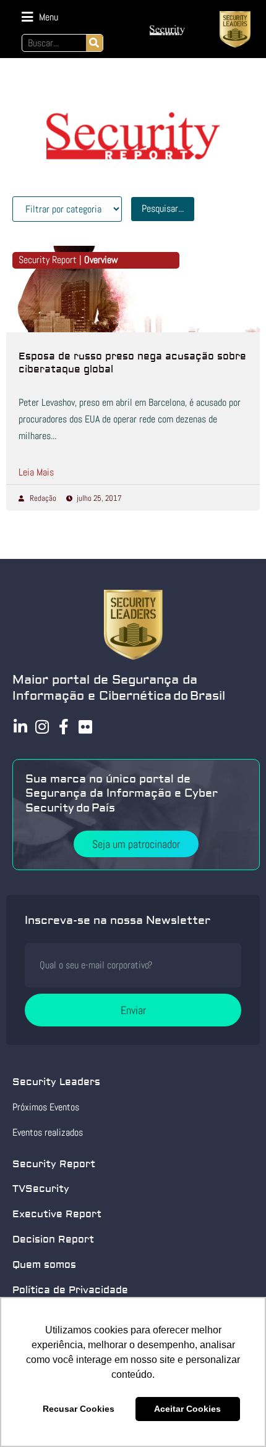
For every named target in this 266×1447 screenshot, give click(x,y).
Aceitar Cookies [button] (187, 1409)
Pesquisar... (163, 208)
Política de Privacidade (70, 1290)
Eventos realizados (47, 1132)
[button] (40, 17)
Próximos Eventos (45, 1107)
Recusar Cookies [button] (78, 1409)
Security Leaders (56, 1082)
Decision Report (53, 1239)
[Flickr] (85, 726)
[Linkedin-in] (20, 726)
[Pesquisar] (94, 43)
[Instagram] (41, 726)
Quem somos (44, 1265)
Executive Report (56, 1214)
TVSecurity (40, 1189)
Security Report (53, 1164)
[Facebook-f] (63, 726)
